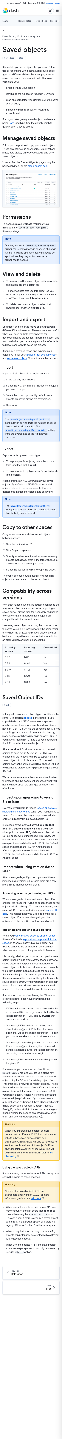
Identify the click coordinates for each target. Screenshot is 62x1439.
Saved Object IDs (22, 697)
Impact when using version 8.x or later (28, 868)
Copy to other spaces (27, 526)
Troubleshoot (40, 20)
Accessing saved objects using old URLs (28, 893)
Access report (53, 3)
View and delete (21, 273)
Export (7, 448)
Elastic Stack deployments (40, 354)
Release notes (24, 20)
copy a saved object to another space (35, 935)
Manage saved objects (28, 137)
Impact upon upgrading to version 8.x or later (28, 799)
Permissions (16, 216)
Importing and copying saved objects (26, 929)
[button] (9, 58)
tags (12, 122)
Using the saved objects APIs (21, 1167)
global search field (37, 165)
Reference (55, 20)
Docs (5, 20)
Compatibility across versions (27, 594)
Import (7, 367)
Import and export (23, 319)
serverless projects (17, 358)
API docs (36, 1198)
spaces (28, 717)
